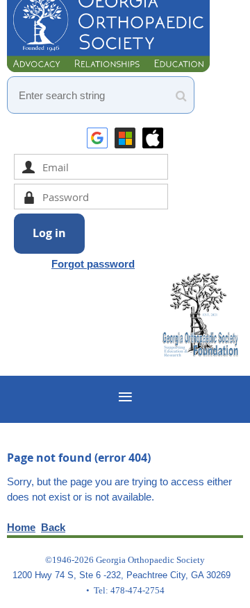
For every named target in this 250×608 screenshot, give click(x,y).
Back (53, 527)
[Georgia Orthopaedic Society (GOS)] (108, 68)
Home (21, 527)
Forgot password (93, 264)
